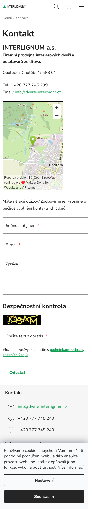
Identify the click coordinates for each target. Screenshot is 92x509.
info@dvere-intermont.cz (38, 92)
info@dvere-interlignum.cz (42, 406)
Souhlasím (44, 496)
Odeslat (17, 372)
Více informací (71, 467)
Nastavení (44, 480)
